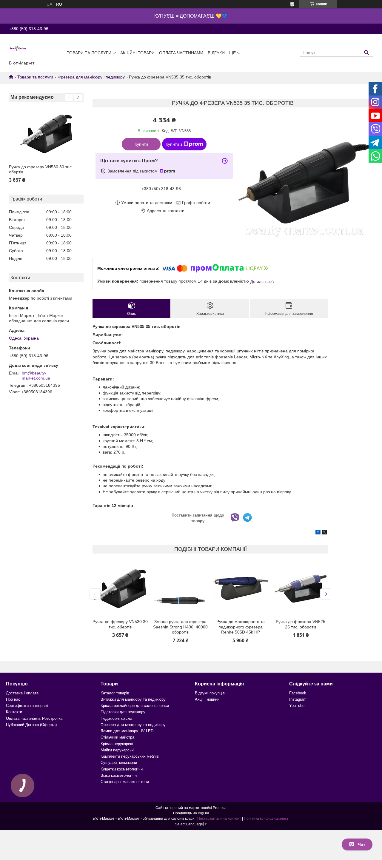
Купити (141, 144)
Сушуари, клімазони (119, 762)
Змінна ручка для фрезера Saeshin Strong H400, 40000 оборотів (180, 626)
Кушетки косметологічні (122, 769)
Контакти (14, 712)
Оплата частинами (181, 52)
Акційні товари (137, 52)
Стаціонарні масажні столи (125, 781)
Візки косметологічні (119, 775)
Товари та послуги (89, 52)
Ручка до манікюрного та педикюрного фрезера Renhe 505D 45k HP (240, 626)
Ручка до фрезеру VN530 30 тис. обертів (41, 169)
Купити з (174, 144)
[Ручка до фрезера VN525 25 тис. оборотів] (300, 588)
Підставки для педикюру (123, 712)
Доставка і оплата (22, 693)
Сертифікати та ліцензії (27, 705)
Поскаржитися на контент (219, 818)
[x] (324, 533)
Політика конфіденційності (266, 818)
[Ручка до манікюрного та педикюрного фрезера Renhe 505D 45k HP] (240, 588)
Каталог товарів (115, 693)
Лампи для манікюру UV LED (127, 731)
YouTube (296, 705)
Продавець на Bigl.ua (191, 813)
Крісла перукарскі (117, 744)
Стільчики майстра (117, 737)
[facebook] (318, 533)
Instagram (297, 699)
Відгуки (216, 52)
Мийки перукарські (117, 750)
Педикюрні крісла (116, 718)
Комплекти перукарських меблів (130, 756)
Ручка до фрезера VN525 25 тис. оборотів (300, 624)
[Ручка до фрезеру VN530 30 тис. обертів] (46, 134)
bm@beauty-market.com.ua (36, 376)
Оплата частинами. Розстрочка (34, 718)
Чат (361, 844)
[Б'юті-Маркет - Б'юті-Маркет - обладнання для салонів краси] (18, 48)
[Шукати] (366, 52)
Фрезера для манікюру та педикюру (133, 724)
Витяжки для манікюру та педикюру (133, 699)
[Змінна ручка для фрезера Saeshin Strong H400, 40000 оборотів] (180, 588)
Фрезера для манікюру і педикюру (91, 77)
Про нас (13, 699)
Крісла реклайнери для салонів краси (135, 705)
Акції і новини (207, 699)
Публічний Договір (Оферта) (31, 724)
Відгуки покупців (210, 693)
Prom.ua (220, 808)
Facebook (297, 693)
